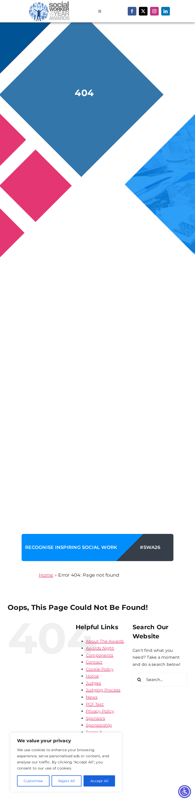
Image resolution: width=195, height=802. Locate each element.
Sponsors (95, 718)
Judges (93, 683)
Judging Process (103, 690)
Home (46, 575)
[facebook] (132, 11)
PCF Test (95, 704)
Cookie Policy (99, 669)
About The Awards (105, 641)
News (92, 697)
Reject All (66, 781)
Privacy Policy (100, 711)
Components (99, 655)
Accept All (99, 781)
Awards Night (100, 648)
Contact (94, 662)
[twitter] (143, 11)
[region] (66, 762)
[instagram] (154, 11)
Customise (33, 781)
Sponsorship (99, 725)
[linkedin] (165, 11)
